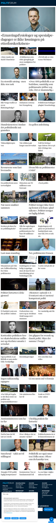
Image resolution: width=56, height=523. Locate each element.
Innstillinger (51, 522)
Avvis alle (7, 518)
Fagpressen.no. (9, 512)
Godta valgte (15, 518)
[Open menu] (51, 519)
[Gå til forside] (28, 3)
